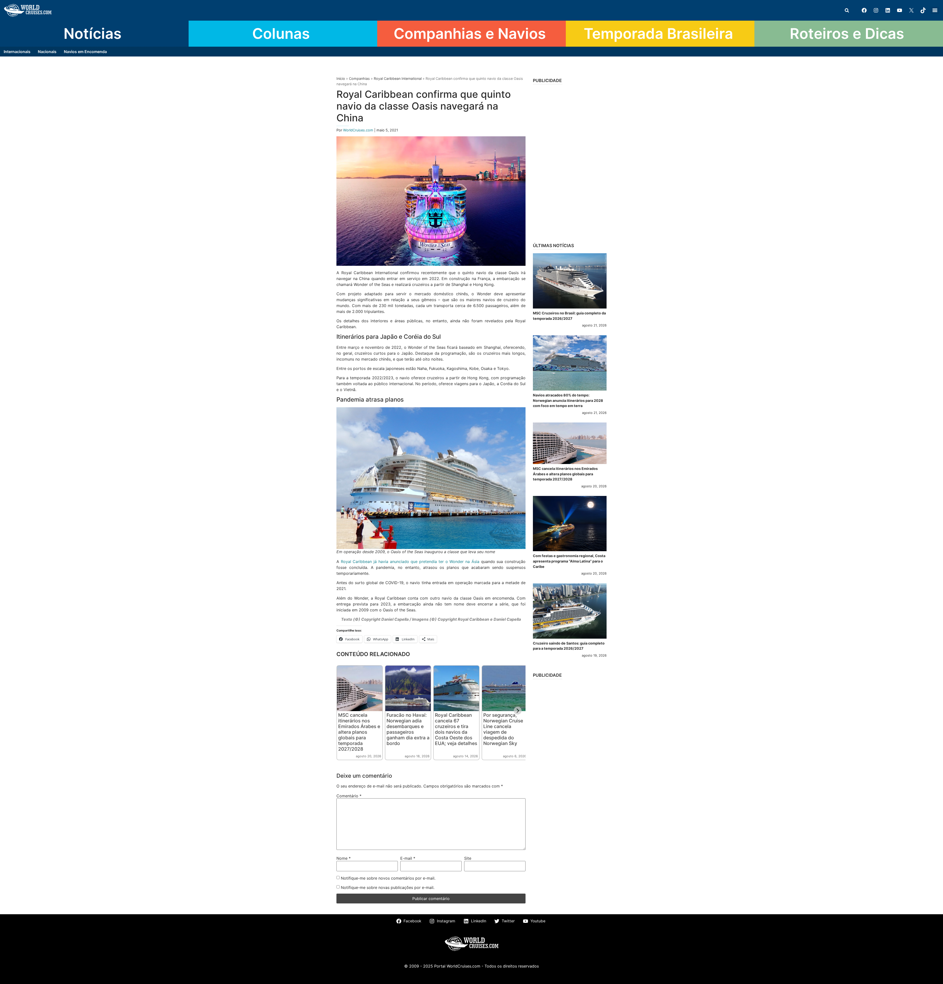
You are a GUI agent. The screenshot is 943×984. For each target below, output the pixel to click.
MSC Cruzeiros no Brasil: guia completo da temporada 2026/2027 (569, 316)
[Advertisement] (570, 162)
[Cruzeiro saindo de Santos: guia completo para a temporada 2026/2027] (570, 611)
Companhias (359, 78)
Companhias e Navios (470, 33)
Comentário (348, 796)
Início (340, 78)
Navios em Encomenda (85, 51)
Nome (343, 858)
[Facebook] (864, 10)
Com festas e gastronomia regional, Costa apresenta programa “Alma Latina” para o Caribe (569, 561)
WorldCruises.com (358, 130)
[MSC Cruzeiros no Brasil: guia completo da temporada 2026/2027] (570, 281)
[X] (911, 10)
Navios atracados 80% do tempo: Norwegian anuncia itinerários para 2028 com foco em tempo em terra (568, 400)
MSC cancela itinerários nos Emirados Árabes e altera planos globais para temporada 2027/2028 (359, 732)
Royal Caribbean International (398, 78)
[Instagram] (876, 10)
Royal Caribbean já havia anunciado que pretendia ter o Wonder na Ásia (410, 561)
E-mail (407, 858)
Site (467, 858)
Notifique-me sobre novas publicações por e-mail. (387, 887)
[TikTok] (923, 10)
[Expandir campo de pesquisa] (847, 10)
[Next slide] (518, 711)
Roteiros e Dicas (847, 33)
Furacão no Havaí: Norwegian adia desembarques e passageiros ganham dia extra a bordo (408, 729)
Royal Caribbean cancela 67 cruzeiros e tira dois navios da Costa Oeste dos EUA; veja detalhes (456, 729)
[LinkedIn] (888, 10)
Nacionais (47, 51)
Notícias (93, 33)
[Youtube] (899, 10)
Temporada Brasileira (658, 33)
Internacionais (17, 51)
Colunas (281, 33)
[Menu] (934, 10)
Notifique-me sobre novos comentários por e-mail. (388, 878)
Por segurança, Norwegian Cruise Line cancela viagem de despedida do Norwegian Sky (503, 729)
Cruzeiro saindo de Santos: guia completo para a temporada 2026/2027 (569, 646)
